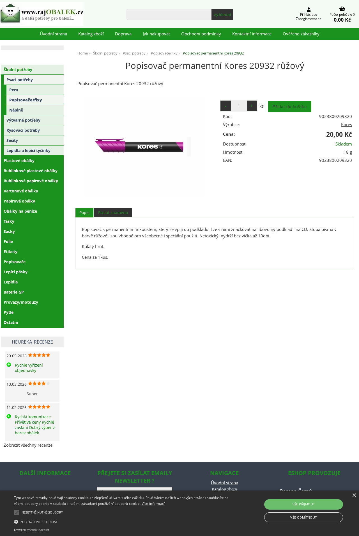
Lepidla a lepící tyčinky (28, 150)
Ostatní (11, 322)
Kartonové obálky (21, 191)
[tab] (84, 212)
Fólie (8, 241)
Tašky (9, 221)
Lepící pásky (15, 271)
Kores (346, 125)
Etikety (10, 251)
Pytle (8, 312)
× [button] (354, 495)
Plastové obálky (19, 160)
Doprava (123, 34)
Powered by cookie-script (31, 530)
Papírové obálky (19, 201)
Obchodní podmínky (201, 34)
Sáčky (9, 231)
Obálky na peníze (20, 211)
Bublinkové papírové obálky (31, 180)
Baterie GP (14, 292)
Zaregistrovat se (308, 18)
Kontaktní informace (251, 34)
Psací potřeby (19, 79)
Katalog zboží (91, 34)
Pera (13, 89)
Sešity (12, 140)
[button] (121, 521)
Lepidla (11, 282)
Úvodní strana (53, 34)
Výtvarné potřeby (23, 120)
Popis (84, 212)
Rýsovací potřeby (23, 130)
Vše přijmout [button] (304, 504)
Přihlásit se (308, 14)
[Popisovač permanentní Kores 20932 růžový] (144, 147)
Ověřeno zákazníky (301, 34)
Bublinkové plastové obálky (30, 170)
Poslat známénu (113, 212)
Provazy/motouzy (21, 302)
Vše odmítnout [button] (303, 517)
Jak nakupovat (156, 34)
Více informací (153, 503)
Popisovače (15, 261)
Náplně (16, 110)
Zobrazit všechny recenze (28, 445)
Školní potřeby (18, 69)
